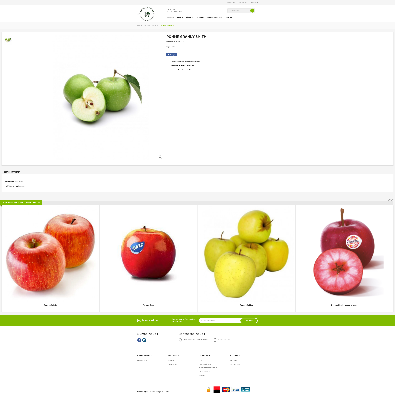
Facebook (139, 340)
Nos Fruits (171, 360)
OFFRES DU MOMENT (143, 360)
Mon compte (231, 2)
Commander (243, 2)
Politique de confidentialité (208, 368)
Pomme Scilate (50, 305)
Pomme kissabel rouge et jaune (344, 305)
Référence (9, 181)
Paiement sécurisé (205, 364)
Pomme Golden (246, 305)
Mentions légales (142, 392)
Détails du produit (12, 172)
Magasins (202, 375)
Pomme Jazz (148, 305)
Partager (172, 55)
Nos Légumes (172, 364)
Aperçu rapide (50, 254)
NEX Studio (165, 392)
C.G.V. (200, 360)
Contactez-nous (204, 371)
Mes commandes (235, 364)
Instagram (144, 340)
